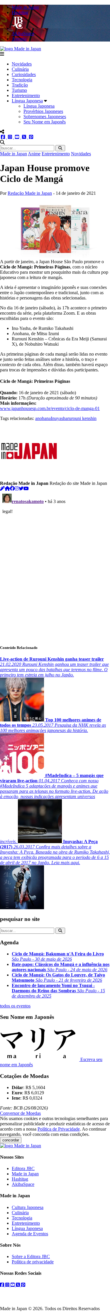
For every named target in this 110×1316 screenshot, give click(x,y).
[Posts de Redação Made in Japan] (2, 488)
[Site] (7, 488)
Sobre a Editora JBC (31, 1256)
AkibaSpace (23, 1184)
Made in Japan (13, 153)
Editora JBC (23, 1168)
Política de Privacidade (59, 1128)
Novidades (22, 63)
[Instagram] (17, 488)
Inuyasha (59, 418)
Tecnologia (22, 79)
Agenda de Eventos (30, 1233)
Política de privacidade (33, 1261)
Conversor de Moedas (20, 1113)
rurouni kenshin (82, 418)
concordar (10, 1140)
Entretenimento (26, 95)
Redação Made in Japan (30, 193)
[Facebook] (12, 488)
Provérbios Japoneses (43, 111)
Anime (34, 153)
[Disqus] (55, 564)
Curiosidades (24, 74)
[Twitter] (21, 488)
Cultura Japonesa (27, 1207)
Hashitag (20, 1179)
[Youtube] (26, 488)
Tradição (20, 84)
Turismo (19, 90)
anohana (43, 418)
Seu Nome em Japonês (44, 121)
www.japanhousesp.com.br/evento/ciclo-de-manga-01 (50, 408)
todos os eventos (15, 1005)
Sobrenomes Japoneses (44, 116)
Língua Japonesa (27, 100)
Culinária (20, 69)
